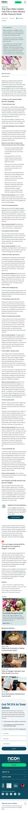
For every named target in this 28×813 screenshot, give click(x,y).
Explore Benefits (15, 517)
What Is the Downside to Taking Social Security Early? (13, 649)
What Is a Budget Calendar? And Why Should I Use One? (13, 672)
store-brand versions (7, 235)
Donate (18, 2)
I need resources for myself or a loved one (15, 721)
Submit (14, 748)
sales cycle (20, 335)
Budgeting (5, 7)
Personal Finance (5, 76)
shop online (19, 404)
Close (25, 804)
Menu (25, 2)
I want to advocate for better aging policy (15, 729)
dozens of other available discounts (13, 395)
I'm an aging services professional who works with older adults (14, 725)
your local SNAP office (7, 116)
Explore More (6, 623)
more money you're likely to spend (10, 292)
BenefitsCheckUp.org (19, 571)
